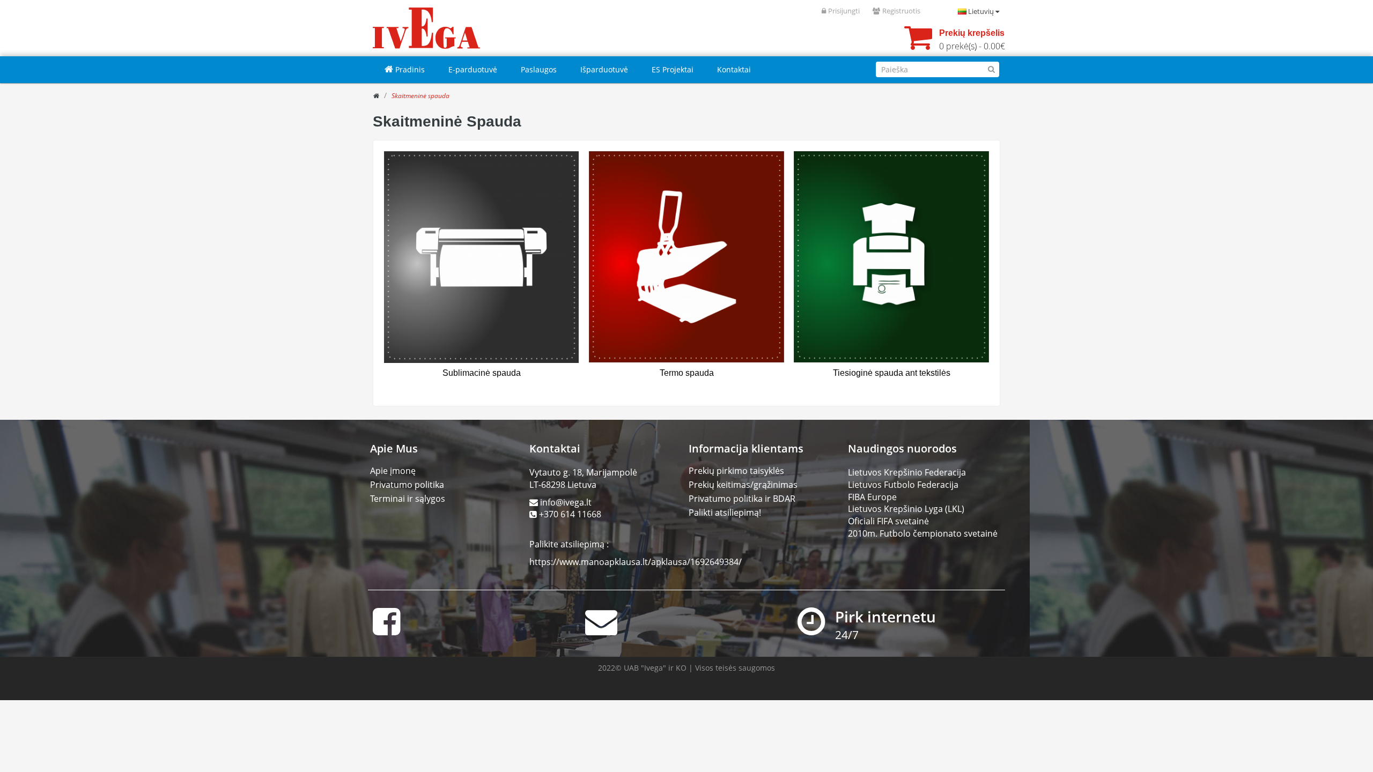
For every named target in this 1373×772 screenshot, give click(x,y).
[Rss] (992, 117)
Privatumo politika (407, 484)
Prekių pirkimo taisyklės (736, 470)
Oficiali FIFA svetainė (888, 521)
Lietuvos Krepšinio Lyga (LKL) (906, 509)
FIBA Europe (872, 497)
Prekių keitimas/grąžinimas (743, 484)
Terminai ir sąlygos (407, 498)
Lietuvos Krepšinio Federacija (907, 472)
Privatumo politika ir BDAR (742, 498)
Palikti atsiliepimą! (725, 512)
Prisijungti (844, 11)
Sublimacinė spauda (481, 372)
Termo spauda (687, 372)
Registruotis (901, 11)
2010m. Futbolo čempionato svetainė (923, 533)
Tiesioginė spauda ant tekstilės (891, 372)
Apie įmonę (393, 470)
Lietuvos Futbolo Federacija (903, 485)
